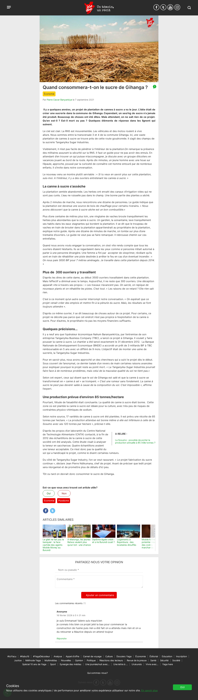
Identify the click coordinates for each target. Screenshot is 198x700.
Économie (49, 93)
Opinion (79, 660)
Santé (153, 660)
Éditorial (154, 656)
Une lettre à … (120, 664)
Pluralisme (63, 500)
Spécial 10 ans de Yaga (34, 664)
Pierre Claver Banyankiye (59, 99)
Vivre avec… (152, 664)
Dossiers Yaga (123, 656)
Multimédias (51, 660)
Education (167, 656)
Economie (49, 500)
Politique (91, 660)
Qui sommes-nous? (97, 673)
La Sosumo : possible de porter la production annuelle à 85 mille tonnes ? (135, 441)
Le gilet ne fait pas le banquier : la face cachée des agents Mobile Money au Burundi (53, 544)
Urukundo (137, 664)
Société (176, 660)
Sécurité (164, 660)
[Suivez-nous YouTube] (170, 7)
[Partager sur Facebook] (46, 511)
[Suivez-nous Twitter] (163, 7)
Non (64, 493)
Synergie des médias (70, 664)
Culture (109, 656)
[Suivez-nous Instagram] (177, 7)
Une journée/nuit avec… (97, 664)
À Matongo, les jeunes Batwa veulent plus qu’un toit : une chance (79, 542)
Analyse (58, 656)
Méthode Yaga (33, 660)
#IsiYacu (11, 656)
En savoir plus (149, 690)
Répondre (62, 638)
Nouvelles (66, 660)
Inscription (181, 656)
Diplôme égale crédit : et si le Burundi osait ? (103, 540)
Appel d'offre (72, 656)
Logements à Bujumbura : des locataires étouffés (126, 542)
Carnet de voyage (92, 656)
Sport (53, 664)
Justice (18, 660)
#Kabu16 (24, 656)
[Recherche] (189, 7)
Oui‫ (182, 687)
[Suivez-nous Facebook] (156, 7)
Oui (49, 493)
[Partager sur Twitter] (53, 511)
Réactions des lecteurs (111, 660)
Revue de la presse (136, 660)
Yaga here (167, 664)
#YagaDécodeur (41, 656)
